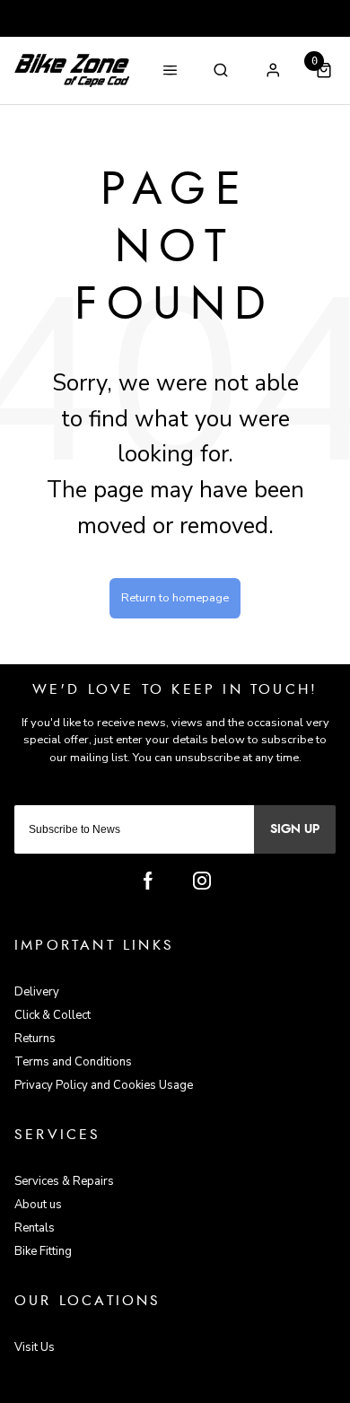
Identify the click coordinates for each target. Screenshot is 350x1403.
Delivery (36, 992)
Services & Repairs (64, 1181)
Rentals (34, 1228)
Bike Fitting (43, 1251)
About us (38, 1205)
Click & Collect (52, 1015)
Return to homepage (175, 598)
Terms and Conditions (73, 1062)
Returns (35, 1038)
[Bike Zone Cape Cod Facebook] (148, 880)
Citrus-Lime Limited (232, 1388)
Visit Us (34, 1347)
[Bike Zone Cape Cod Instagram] (202, 880)
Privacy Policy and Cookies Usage (103, 1085)
